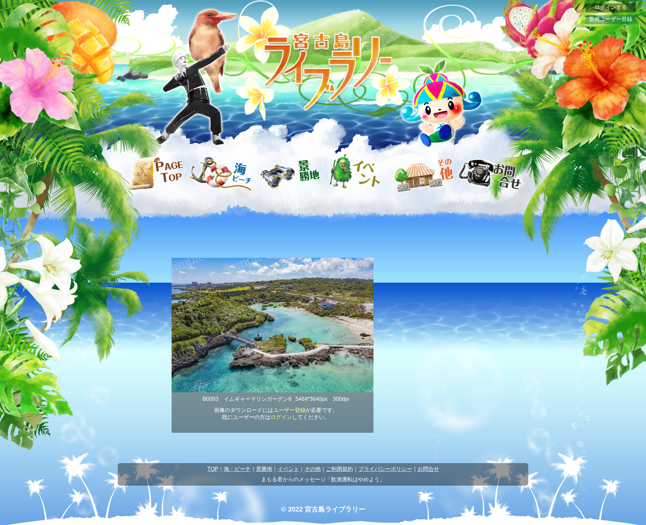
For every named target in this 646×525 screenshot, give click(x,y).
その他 (312, 469)
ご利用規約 (339, 469)
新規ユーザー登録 (610, 19)
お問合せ (428, 469)
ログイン (281, 417)
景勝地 (264, 469)
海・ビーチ (237, 469)
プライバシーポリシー (385, 469)
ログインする (611, 7)
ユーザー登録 (289, 410)
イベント (288, 469)
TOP (212, 469)
